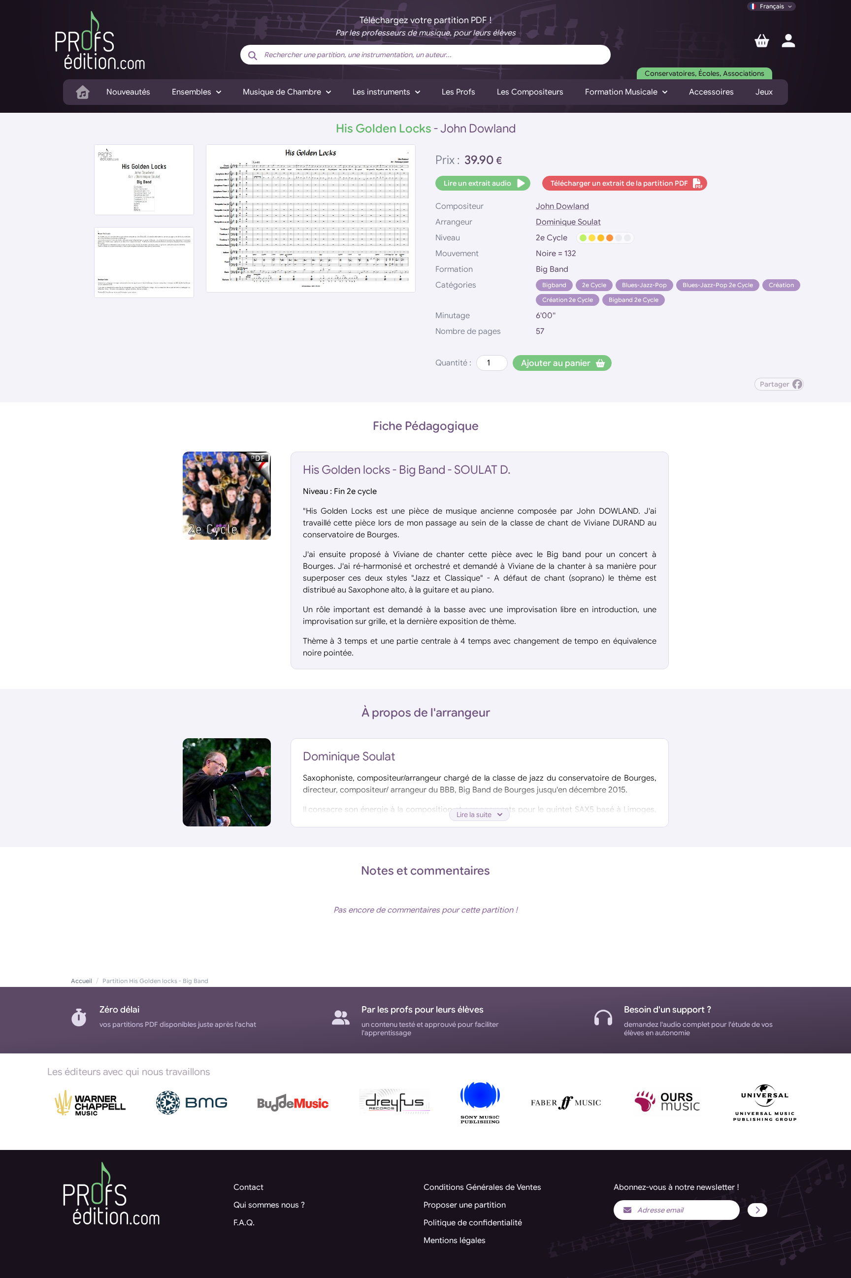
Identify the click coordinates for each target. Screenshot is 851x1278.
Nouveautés (128, 92)
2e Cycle (594, 285)
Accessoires (711, 92)
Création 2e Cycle (567, 299)
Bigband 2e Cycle (633, 299)
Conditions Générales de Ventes (482, 1187)
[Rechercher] (252, 56)
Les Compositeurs (530, 92)
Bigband (554, 285)
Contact (248, 1187)
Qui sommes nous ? (269, 1205)
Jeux (764, 92)
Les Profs (458, 92)
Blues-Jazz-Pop (644, 285)
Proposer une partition (465, 1205)
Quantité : (453, 363)
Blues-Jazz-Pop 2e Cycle (718, 285)
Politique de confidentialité (473, 1223)
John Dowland (562, 206)
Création (781, 285)
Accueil (81, 980)
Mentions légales (455, 1240)
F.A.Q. (244, 1223)
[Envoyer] (757, 1210)
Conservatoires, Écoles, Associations (704, 73)
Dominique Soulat (568, 222)
